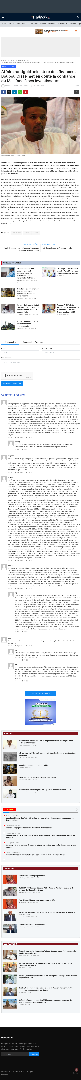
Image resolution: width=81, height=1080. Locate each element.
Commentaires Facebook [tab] (33, 342)
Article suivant (47, 244)
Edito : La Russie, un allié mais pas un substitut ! (38, 777)
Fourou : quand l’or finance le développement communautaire (27, 323)
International (62, 24)
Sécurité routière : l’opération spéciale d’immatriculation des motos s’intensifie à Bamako (45, 964)
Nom (3, 349)
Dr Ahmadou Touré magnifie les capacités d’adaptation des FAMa (45, 790)
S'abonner (34, 1054)
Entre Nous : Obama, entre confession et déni (37, 900)
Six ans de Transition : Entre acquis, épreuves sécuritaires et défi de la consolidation (47, 913)
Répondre (20, 437)
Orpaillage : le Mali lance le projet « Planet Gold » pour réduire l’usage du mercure (68, 270)
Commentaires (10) (13, 394)
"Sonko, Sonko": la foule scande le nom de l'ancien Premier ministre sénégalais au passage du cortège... (46, 989)
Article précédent (32, 244)
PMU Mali (11, 24)
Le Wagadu (20, 298)
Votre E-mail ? (47, 349)
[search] (78, 17)
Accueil (3, 60)
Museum (27, 233)
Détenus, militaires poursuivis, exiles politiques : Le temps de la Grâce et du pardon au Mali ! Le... (48, 977)
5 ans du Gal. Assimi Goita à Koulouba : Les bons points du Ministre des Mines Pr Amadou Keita (28, 308)
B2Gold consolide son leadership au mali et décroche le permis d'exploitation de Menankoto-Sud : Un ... (26, 273)
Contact (75, 1073)
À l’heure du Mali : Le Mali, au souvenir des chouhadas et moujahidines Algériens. (47, 754)
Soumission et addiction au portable (33, 765)
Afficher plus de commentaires (39, 693)
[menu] (2, 17)
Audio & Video (33, 24)
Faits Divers (21, 24)
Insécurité (72, 24)
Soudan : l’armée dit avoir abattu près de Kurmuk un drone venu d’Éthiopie (35, 855)
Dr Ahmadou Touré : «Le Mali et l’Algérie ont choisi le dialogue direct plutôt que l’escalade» (46, 742)
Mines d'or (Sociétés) (22, 60)
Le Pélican (21, 779)
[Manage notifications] (76, 1070)
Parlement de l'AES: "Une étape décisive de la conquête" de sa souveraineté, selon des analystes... (40, 836)
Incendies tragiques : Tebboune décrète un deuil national (29, 828)
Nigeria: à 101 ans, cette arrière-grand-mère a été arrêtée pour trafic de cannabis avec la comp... (41, 846)
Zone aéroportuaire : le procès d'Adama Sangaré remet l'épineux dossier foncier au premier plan (47, 952)
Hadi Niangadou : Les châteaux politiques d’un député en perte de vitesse (21, 249)
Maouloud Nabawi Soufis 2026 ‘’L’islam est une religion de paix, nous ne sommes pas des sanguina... (40, 819)
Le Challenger (22, 878)
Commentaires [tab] (10, 342)
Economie (51, 24)
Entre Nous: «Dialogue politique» (32, 876)
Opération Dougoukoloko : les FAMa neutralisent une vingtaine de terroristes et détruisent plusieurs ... (45, 1001)
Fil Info (3, 24)
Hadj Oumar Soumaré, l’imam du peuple (57, 248)
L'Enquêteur (20, 314)
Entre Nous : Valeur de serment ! (32, 925)
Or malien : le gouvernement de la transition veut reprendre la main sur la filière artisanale (28, 292)
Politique (43, 24)
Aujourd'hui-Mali (21, 280)
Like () (30, 437)
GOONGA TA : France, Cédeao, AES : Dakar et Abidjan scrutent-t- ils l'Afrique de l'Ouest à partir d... (46, 889)
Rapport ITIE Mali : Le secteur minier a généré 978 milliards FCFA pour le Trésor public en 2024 (68, 308)
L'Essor (20, 745)
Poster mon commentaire (12, 383)
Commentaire (6, 358)
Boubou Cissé (16, 233)
